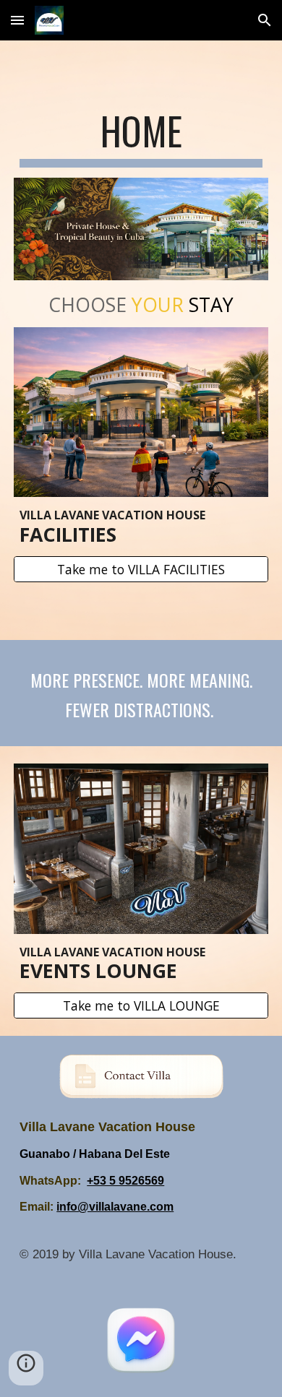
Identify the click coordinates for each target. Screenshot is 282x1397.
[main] (141, 138)
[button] (17, 20)
